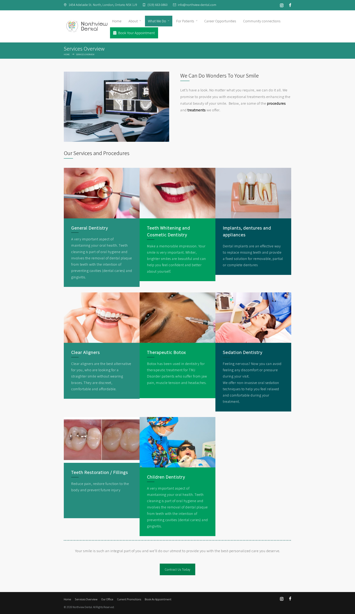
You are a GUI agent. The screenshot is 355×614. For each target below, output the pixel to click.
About (133, 21)
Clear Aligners (85, 352)
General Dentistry (89, 228)
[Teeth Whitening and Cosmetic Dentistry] (177, 193)
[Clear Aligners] (102, 317)
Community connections (261, 21)
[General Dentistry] (102, 193)
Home (116, 21)
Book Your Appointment (136, 32)
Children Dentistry (166, 477)
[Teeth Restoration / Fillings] (102, 440)
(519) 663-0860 (157, 4)
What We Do (157, 21)
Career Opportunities (220, 21)
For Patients (185, 21)
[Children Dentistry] (177, 442)
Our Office (107, 599)
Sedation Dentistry (242, 352)
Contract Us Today (177, 569)
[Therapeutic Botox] (177, 317)
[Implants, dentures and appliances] (253, 193)
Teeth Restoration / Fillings (99, 472)
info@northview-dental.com (197, 4)
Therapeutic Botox (166, 352)
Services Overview (86, 599)
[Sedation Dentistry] (253, 317)
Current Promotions (129, 599)
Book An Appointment (158, 599)
